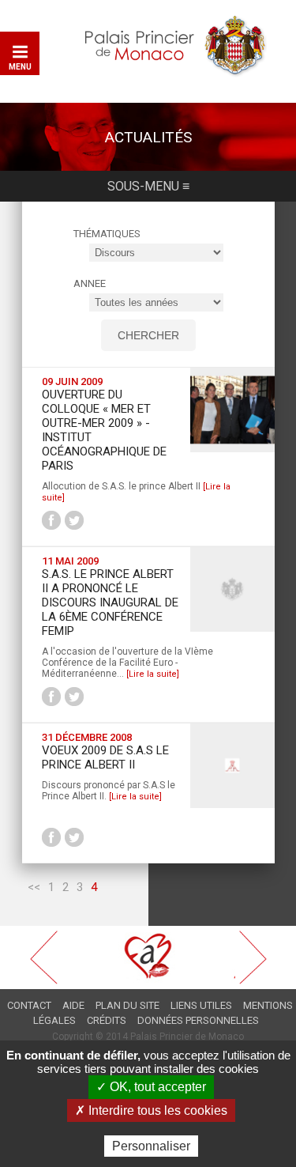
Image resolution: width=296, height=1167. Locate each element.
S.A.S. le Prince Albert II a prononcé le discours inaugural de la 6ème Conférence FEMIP (110, 602)
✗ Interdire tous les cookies (151, 1110)
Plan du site (127, 1005)
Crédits (106, 1020)
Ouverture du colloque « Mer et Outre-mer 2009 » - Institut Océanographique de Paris (104, 430)
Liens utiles (201, 1005)
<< (34, 887)
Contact (29, 1005)
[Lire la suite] (152, 674)
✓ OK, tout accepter (151, 1086)
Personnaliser (151, 1146)
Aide (73, 1005)
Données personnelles (198, 1020)
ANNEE (89, 283)
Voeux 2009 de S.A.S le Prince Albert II (105, 757)
